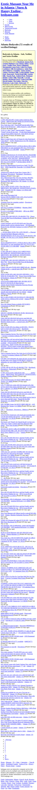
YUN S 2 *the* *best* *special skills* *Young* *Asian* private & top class (16, 131)
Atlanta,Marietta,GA (13, 534)
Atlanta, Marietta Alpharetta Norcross (17, 515)
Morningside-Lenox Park (11, 67)
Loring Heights (24, 72)
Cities (10, 19)
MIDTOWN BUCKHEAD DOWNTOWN (20, 121)
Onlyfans (10, 785)
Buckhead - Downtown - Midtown (17, 409)
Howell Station (7, 81)
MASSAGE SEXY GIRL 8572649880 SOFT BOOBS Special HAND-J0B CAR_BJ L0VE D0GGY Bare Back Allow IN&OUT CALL (18, 430)
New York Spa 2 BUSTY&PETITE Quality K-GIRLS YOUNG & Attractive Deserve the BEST (18, 538)
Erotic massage (25, 786)
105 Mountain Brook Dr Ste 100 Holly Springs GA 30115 (17, 226)
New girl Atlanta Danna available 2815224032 (15, 304)
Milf (8, 786)
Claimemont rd (5, 306)
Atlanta (22, 149)
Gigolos (3, 783)
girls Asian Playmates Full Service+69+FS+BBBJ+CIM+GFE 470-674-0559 (16, 196)
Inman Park (29, 62)
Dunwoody (10, 74)
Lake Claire (14, 83)
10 (5, 755)
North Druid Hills (21, 74)
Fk (31, 786)
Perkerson (6, 83)
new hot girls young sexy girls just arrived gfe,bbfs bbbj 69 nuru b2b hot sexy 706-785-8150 (18, 554)
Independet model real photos (10, 487)
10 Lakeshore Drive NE (20, 571)
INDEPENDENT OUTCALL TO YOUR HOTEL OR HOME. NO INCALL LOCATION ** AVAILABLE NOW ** (16, 160)
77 (1, 478)
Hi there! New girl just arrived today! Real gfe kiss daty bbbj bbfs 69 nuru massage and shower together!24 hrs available (18, 341)
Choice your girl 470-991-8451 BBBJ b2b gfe (15, 267)
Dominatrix (15, 788)
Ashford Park (20, 76)
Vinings (5, 72)
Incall (26, 779)
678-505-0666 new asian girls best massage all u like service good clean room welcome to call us (17, 598)
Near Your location (12, 425)
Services (11, 23)
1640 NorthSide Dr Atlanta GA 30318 (13, 348)
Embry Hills (12, 77)
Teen (6, 781)
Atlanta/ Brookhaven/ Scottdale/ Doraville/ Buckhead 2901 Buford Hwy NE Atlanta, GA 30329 (17, 180)
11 (5, 757)
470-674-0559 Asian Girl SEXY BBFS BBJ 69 (15, 380)
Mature (16, 779)
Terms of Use (23, 764)
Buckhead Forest (14, 79)
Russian (31, 779)
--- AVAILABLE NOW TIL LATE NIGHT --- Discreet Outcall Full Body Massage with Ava (18, 233)
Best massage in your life (8, 647)
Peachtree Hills (13, 72)
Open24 (11, 781)
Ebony (9, 783)
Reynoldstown (19, 69)
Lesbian (18, 783)
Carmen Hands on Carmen (9, 727)
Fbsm (2, 788)
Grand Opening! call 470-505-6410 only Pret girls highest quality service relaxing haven (16, 224)
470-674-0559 (5, 199)
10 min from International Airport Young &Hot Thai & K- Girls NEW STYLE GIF (18, 133)
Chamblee (16, 70)
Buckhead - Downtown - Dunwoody (15, 329)
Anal (13, 783)
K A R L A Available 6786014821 (11, 211)
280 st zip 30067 (28, 211)
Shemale (3, 786)
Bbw (21, 781)
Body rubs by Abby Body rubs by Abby (13, 731)
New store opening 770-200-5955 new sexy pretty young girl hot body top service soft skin (16, 653)
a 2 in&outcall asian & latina (9, 626)
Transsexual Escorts (11, 28)
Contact (18, 766)
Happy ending (15, 786)
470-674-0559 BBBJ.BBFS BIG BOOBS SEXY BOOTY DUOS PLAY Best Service (16, 282)
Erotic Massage (9, 33)
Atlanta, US (30, 666)
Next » (7, 759)
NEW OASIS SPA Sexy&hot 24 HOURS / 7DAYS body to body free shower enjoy (17, 328)
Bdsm (2, 781)
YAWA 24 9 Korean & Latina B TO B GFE (14, 520)
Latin (25, 781)
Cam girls (4, 785)
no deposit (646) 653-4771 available (12, 641)
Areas (10, 21)
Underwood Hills (26, 79)
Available (25, 783)
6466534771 (28, 641)
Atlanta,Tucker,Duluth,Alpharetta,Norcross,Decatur (17, 285)
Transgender (26, 785)
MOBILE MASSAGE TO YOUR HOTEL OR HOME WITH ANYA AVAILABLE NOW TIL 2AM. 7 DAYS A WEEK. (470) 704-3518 (18, 156)
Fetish (3, 779)
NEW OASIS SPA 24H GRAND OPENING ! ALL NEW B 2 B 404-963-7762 (17, 275)
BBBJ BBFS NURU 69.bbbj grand (12, 613)
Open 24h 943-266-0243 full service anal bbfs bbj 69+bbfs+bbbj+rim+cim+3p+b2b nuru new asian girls (17, 319)
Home (3, 762)
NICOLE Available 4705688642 (11, 207)
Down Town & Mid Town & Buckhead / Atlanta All (17, 217)
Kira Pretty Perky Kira (8, 689)
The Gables (17, 81)
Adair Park (28, 69)
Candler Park (11, 65)
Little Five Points (26, 67)
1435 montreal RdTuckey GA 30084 (22, 527)
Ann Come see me (6, 701)
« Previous (8, 740)
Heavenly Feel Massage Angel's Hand (13, 734)
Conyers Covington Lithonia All (12, 336)
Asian (34, 781)
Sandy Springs (26, 70)
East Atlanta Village (22, 63)
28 (5, 478)
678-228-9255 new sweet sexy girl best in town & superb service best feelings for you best (16, 465)
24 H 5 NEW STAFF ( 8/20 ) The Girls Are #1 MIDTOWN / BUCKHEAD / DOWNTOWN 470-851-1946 (18, 188)
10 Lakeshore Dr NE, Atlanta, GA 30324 (15, 540)
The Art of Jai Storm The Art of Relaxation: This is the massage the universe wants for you (18, 697)
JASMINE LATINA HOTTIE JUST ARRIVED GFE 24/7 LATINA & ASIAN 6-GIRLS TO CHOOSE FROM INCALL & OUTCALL (18, 585)
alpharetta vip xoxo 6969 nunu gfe (12, 362)
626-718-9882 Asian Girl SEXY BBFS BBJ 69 (15, 404)
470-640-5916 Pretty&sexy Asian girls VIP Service (17, 561)
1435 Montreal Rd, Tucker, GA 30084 (18, 405)
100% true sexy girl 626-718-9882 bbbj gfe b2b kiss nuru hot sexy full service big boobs (17, 452)
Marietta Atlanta (6, 395)
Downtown (28, 202)
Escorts (7, 25)
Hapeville (20, 77)
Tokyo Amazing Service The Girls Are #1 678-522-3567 (18, 334)
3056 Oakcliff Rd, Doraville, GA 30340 (17, 167)
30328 (4, 309)
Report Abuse (10, 766)
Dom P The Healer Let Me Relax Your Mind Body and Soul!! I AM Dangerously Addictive (18, 681)
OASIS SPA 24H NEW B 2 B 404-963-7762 (15, 216)
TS (14, 762)
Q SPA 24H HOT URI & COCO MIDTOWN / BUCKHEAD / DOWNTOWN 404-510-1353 (16, 252)
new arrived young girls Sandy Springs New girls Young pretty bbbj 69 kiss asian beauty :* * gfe (18, 665)
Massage (7, 32)
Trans (30, 781)
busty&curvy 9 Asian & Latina (15, 620)
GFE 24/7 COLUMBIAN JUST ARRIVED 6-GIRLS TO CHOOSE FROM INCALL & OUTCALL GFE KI (18, 607)
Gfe (6, 788)
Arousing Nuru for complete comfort (12, 202)
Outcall (21, 779)
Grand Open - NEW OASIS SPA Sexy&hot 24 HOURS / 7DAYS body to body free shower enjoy (17, 345)
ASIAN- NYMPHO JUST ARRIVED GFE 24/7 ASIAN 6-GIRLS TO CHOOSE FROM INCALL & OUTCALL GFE (17, 569)
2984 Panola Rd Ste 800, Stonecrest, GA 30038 (16, 600)
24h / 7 (3, 409)
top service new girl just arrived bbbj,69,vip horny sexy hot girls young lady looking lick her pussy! (18, 591)
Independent (9, 779)
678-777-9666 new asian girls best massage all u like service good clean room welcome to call (17, 386)
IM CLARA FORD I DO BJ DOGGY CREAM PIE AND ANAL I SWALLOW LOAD (17, 298)
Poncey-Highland (22, 65)
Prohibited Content (12, 764)
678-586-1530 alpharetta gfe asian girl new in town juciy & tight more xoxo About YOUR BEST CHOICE (18, 359)
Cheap (17, 781)
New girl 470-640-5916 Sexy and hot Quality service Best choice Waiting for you (17, 438)
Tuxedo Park (10, 76)
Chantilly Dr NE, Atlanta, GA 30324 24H (18, 190)
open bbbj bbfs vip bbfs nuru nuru (11, 717)
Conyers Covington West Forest (15, 578)
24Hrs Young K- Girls (24, 127)
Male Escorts (9, 26)
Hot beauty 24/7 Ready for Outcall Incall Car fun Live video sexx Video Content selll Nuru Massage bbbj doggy (18, 423)
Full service (18, 785)
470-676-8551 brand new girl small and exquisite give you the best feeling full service (17, 415)
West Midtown (7, 70)
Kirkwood (22, 83)
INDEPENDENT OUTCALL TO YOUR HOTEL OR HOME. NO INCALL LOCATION (18, 236)
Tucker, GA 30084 (7, 381)
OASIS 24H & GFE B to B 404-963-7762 (14, 367)
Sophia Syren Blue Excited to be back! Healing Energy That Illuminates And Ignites (18, 712)
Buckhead (20, 62)
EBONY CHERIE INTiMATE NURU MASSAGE (17, 313)
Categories (24, 762)
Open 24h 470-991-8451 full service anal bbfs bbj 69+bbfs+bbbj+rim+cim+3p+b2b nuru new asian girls (17, 445)
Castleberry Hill (8, 69)
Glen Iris (24, 81)
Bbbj (9, 788)
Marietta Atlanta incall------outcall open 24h (18, 268)
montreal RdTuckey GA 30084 (21, 501)
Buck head (4, 315)
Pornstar (31, 783)
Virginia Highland (9, 63)
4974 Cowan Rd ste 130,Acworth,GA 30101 (16, 440)
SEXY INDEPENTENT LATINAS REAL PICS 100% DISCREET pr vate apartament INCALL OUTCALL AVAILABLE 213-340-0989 (18, 147)
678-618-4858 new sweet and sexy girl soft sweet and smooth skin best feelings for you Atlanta (17, 291)
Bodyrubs (8, 30)
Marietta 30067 (27, 207)
